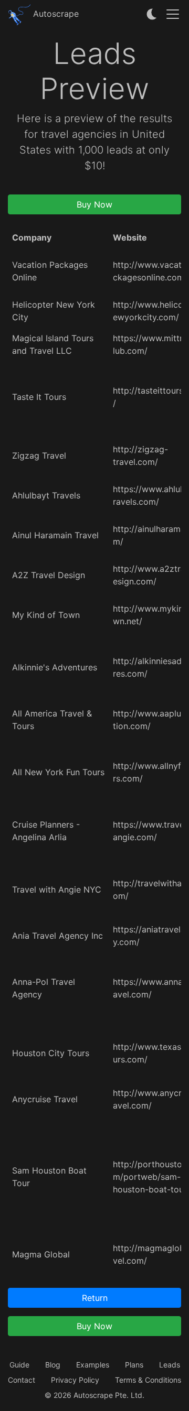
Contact (21, 1379)
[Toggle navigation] (173, 14)
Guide (19, 1364)
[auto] (152, 14)
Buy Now (94, 204)
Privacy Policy (75, 1379)
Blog (52, 1364)
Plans (134, 1364)
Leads (169, 1364)
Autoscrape (54, 13)
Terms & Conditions (148, 1379)
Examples (92, 1364)
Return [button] (95, 1298)
